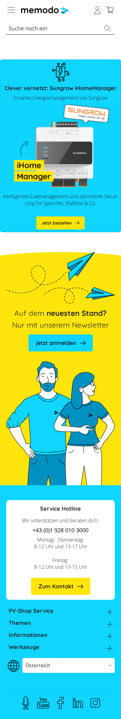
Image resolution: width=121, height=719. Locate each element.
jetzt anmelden (56, 342)
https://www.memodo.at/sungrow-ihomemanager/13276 (60, 222)
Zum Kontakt (56, 586)
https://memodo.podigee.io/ (25, 702)
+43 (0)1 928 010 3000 (60, 530)
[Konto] (97, 9)
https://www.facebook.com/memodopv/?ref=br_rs (60, 702)
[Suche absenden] (107, 28)
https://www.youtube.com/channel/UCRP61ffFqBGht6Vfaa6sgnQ (43, 702)
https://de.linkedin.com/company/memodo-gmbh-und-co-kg (77, 702)
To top (104, 705)
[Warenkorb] (110, 9)
